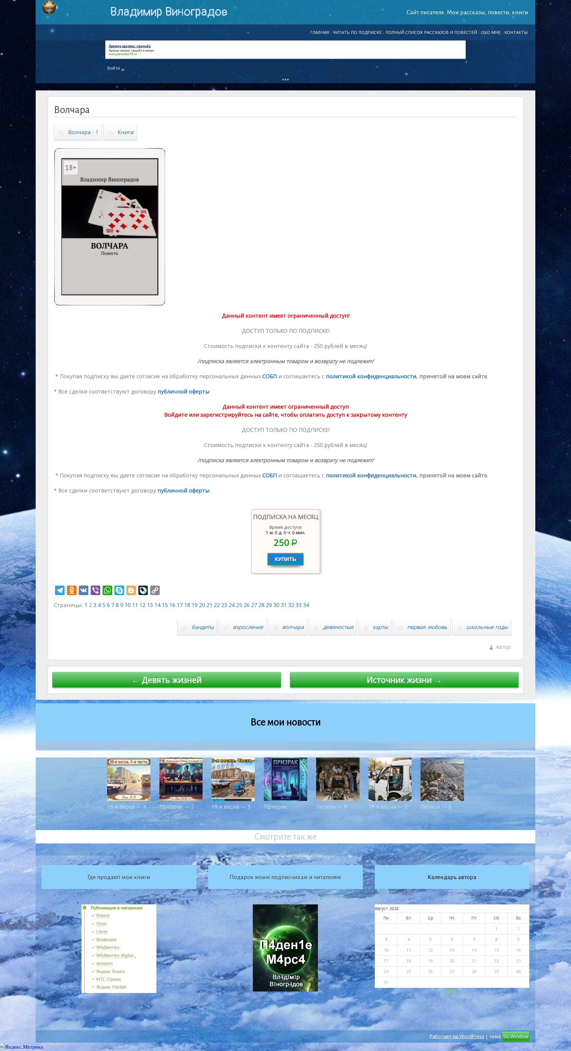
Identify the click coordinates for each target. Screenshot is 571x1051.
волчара (293, 626)
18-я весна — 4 (126, 806)
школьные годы (487, 626)
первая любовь (427, 626)
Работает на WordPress (456, 1036)
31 (284, 604)
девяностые (338, 626)
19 (194, 604)
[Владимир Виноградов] (49, 7)
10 (128, 604)
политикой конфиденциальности (370, 376)
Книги (125, 132)
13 (150, 604)
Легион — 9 (331, 806)
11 (135, 604)
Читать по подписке (357, 32)
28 (261, 604)
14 (157, 604)
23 (224, 604)
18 (187, 604)
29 (269, 604)
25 (239, 604)
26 (247, 604)
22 (217, 604)
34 (306, 604)
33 (299, 604)
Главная (319, 32)
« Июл (449, 991)
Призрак (275, 806)
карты (380, 626)
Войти (113, 68)
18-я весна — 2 (387, 806)
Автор (503, 646)
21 (209, 604)
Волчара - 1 (83, 132)
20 (202, 604)
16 (172, 604)
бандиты (203, 626)
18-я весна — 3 (230, 806)
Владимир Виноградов (169, 12)
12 (142, 604)
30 (276, 604)
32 (291, 604)
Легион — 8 (436, 806)
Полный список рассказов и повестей (431, 32)
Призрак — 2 (176, 806)
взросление (248, 626)
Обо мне (491, 32)
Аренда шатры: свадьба (125, 50)
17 (180, 604)
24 (232, 604)
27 (254, 604)
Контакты (516, 32)
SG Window (515, 1036)
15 (165, 604)
